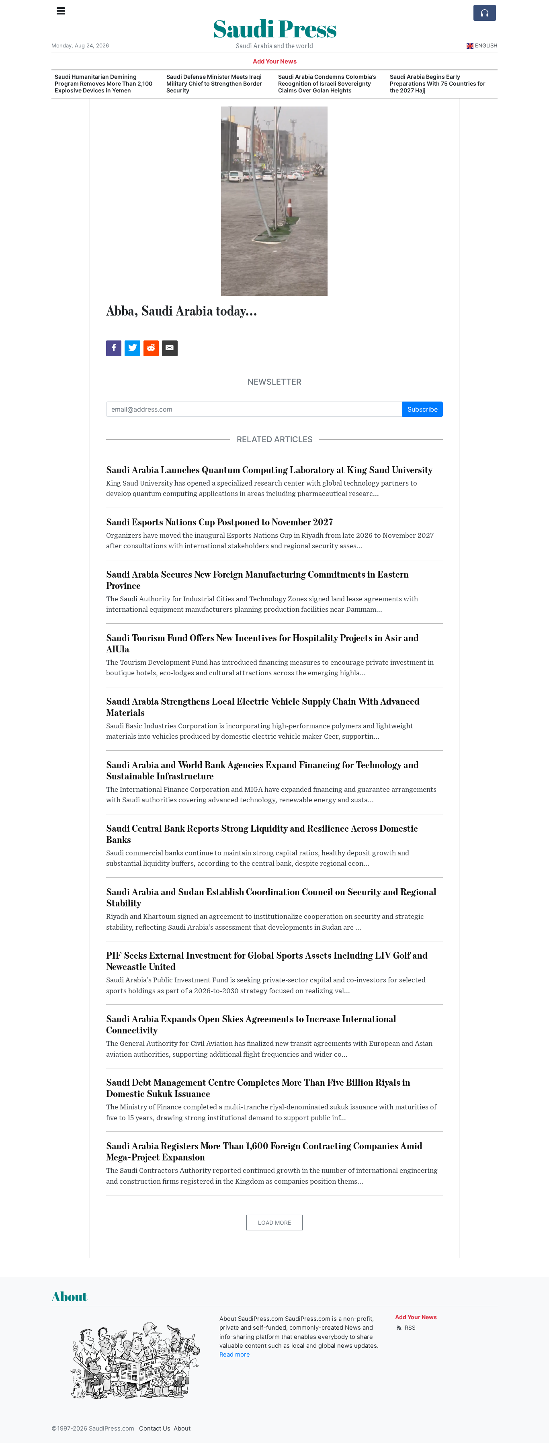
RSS (409, 1327)
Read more (234, 1354)
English (486, 45)
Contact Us (154, 1428)
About (182, 1428)
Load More (274, 1222)
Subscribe (423, 409)
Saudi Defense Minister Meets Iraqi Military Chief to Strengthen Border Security (214, 83)
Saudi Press (274, 28)
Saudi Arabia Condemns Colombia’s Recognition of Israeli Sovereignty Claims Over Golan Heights (327, 83)
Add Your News (275, 61)
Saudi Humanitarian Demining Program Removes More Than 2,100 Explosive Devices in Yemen (103, 83)
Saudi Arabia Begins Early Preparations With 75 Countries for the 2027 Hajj (437, 83)
